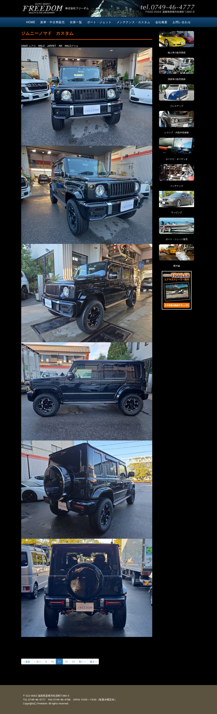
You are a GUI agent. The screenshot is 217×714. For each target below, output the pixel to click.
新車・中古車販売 (52, 22)
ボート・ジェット (99, 22)
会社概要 (161, 22)
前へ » (82, 661)
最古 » (93, 661)
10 (52, 661)
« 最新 (26, 661)
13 (73, 661)
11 (59, 661)
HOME (30, 22)
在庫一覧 (76, 22)
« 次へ (37, 661)
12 (66, 661)
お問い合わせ (182, 22)
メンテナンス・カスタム (133, 22)
